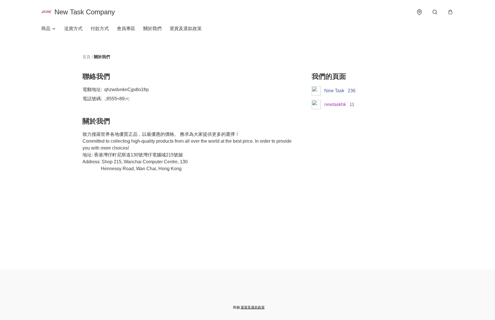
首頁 (86, 56)
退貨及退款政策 (186, 28)
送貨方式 (73, 28)
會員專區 (126, 28)
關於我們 (152, 28)
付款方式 (100, 28)
